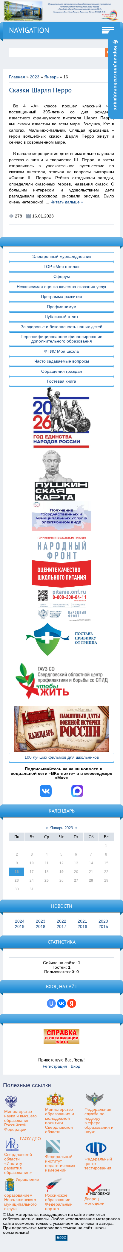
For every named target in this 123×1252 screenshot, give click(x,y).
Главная (17, 77)
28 (91, 880)
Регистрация (55, 1066)
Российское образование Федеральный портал (59, 1202)
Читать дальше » (66, 202)
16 (17, 872)
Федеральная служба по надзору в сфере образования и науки (98, 1120)
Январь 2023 (61, 828)
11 (47, 863)
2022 (61, 921)
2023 (34, 77)
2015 (103, 926)
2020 (103, 921)
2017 (61, 926)
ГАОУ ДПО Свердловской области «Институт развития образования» (22, 1156)
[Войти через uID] (51, 1003)
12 (61, 863)
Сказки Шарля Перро (40, 90)
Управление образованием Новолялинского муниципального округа (21, 1194)
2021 (82, 921)
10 (32, 863)
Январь (51, 77)
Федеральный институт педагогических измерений (60, 1163)
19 (61, 872)
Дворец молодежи (94, 1201)
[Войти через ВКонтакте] (61, 1003)
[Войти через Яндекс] (71, 1003)
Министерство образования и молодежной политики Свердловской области (59, 1120)
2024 (19, 921)
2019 (19, 926)
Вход (75, 1066)
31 (32, 889)
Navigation (29, 30)
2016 (82, 926)
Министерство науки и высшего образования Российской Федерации (20, 1120)
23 (17, 880)
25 (46, 880)
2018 (40, 926)
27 (76, 880)
